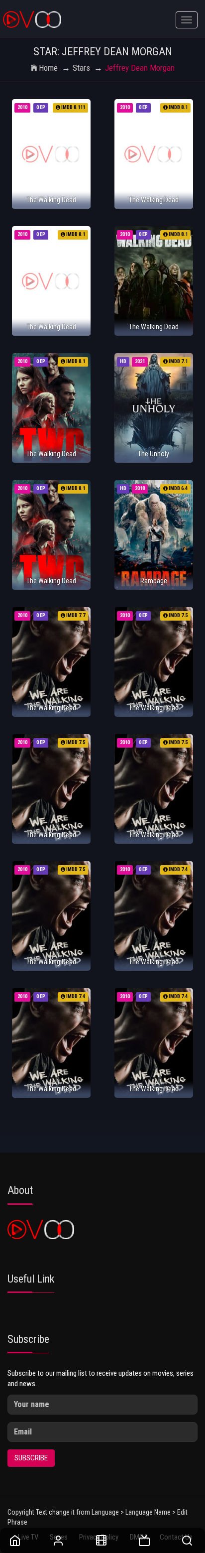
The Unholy (153, 454)
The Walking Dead (51, 200)
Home (48, 68)
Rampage (153, 581)
